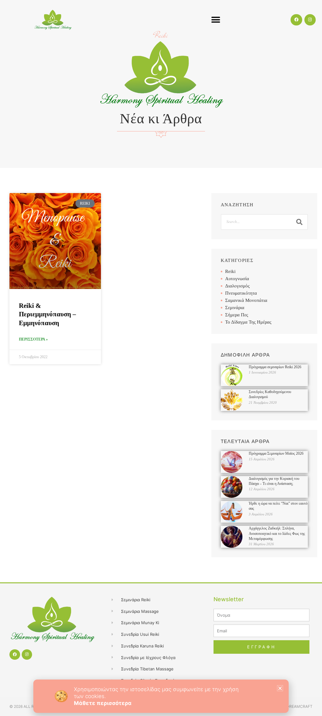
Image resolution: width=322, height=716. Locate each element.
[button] (280, 688)
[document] (161, 358)
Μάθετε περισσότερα (102, 703)
